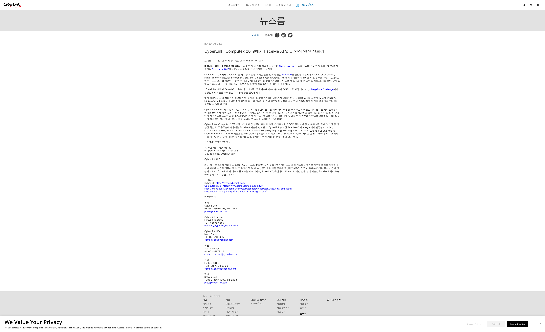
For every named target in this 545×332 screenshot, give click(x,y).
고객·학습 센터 (283, 5)
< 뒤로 (255, 35)
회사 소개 (207, 303)
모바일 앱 (230, 307)
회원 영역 (304, 303)
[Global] (538, 5)
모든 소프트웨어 (233, 303)
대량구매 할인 (252, 5)
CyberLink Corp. (288, 66)
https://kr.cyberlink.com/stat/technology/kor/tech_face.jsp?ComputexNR (254, 188)
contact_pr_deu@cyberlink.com (221, 254)
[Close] (540, 324)
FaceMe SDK (257, 303)
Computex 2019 (220, 69)
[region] (272, 324)
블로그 (303, 307)
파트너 (206, 311)
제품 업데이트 (283, 307)
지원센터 (281, 303)
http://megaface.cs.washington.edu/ (247, 191)
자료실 (267, 5)
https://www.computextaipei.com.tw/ (243, 185)
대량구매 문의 (232, 311)
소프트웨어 (234, 5)
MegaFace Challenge (322, 89)
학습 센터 (281, 311)
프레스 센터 (208, 307)
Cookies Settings (474, 324)
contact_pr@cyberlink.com (218, 239)
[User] (530, 5)
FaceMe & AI (307, 4)
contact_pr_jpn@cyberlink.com (221, 225)
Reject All (496, 324)
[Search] (523, 5)
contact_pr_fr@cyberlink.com (220, 268)
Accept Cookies (517, 324)
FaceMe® (287, 74)
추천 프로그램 (232, 315)
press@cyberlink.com (215, 211)
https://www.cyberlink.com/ (231, 183)
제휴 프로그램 (209, 315)
